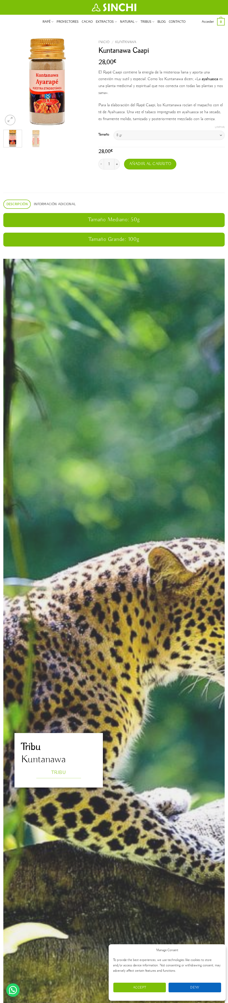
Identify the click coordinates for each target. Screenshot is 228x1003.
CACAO (87, 22)
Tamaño (103, 134)
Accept (139, 988)
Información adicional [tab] (55, 204)
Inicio (104, 42)
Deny (195, 988)
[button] (208, 22)
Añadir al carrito (150, 164)
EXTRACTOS (105, 22)
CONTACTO (177, 22)
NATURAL (127, 22)
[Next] (84, 82)
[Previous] (11, 82)
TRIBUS (145, 22)
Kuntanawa (125, 42)
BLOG (161, 22)
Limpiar (220, 127)
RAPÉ (47, 22)
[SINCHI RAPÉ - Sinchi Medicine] (114, 7)
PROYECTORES (68, 22)
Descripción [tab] (17, 204)
